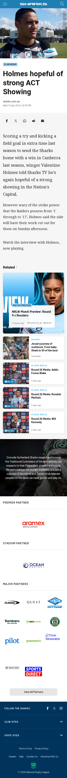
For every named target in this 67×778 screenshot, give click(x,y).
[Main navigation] (5, 4)
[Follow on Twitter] (54, 708)
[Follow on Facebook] (47, 708)
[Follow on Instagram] (61, 708)
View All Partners (33, 692)
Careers (12, 756)
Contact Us (32, 756)
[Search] (62, 4)
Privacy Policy (41, 748)
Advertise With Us (49, 756)
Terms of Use (25, 748)
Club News (10, 64)
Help (21, 756)
